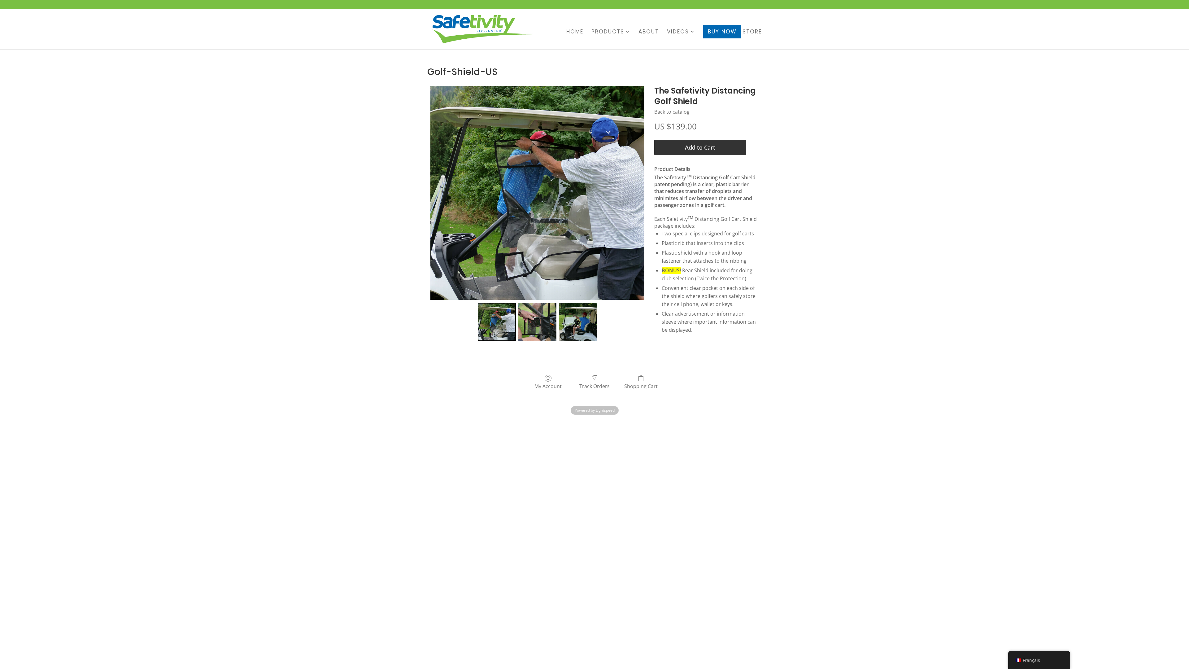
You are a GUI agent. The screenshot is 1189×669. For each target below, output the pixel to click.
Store (752, 32)
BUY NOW (722, 31)
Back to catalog (672, 111)
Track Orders (594, 386)
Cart (758, 5)
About (648, 32)
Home (574, 32)
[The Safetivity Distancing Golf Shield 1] (537, 322)
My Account (548, 386)
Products (607, 32)
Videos (678, 32)
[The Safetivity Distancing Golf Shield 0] (497, 322)
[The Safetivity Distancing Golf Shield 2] (578, 322)
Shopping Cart (641, 386)
